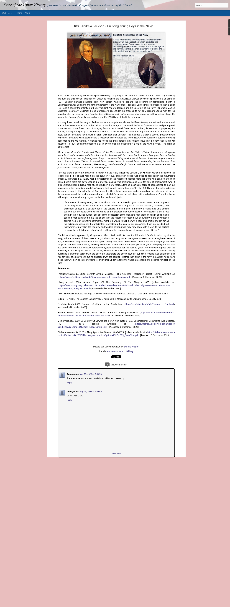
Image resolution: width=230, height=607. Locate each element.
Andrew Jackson (115, 351)
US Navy (129, 351)
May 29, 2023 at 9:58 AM (90, 373)
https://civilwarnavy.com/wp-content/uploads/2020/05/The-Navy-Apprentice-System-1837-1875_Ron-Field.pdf (116, 334)
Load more (116, 452)
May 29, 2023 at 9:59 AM (90, 391)
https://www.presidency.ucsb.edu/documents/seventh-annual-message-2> (95, 276)
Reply (69, 382)
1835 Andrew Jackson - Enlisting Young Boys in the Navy (113, 26)
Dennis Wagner (131, 346)
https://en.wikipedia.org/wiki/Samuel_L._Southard (149, 304)
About (27, 12)
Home (19, 12)
